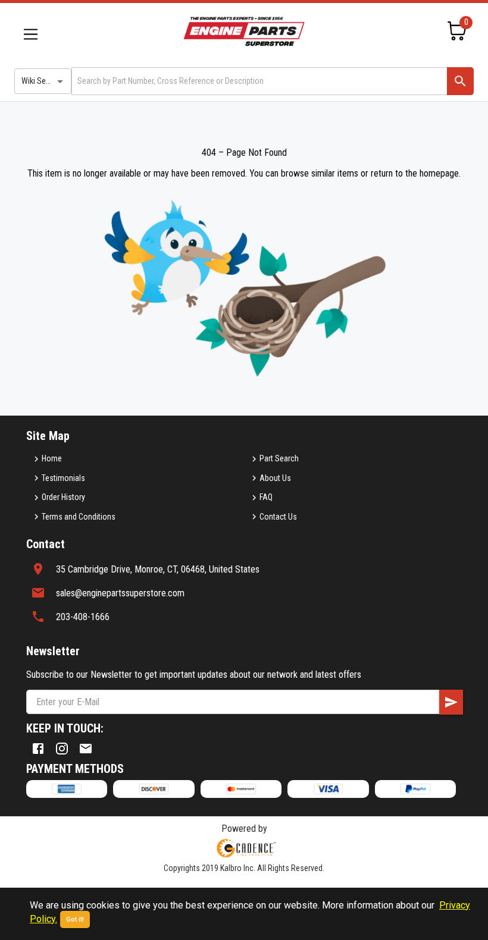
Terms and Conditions (78, 516)
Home (52, 458)
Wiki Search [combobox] (41, 81)
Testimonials (63, 478)
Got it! (75, 919)
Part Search (279, 458)
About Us (275, 478)
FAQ (266, 497)
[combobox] (258, 81)
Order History (63, 497)
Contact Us (278, 516)
